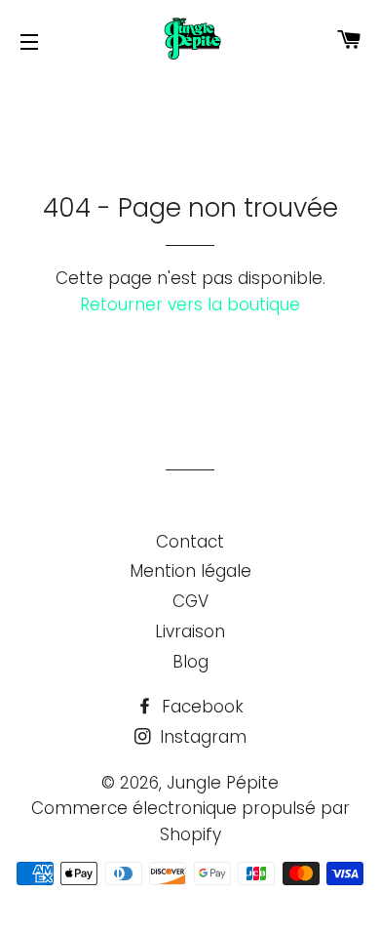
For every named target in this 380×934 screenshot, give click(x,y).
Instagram (201, 737)
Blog (190, 661)
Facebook (200, 706)
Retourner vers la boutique (190, 304)
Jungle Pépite (223, 782)
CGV (190, 601)
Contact (190, 541)
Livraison (190, 631)
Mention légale (190, 571)
